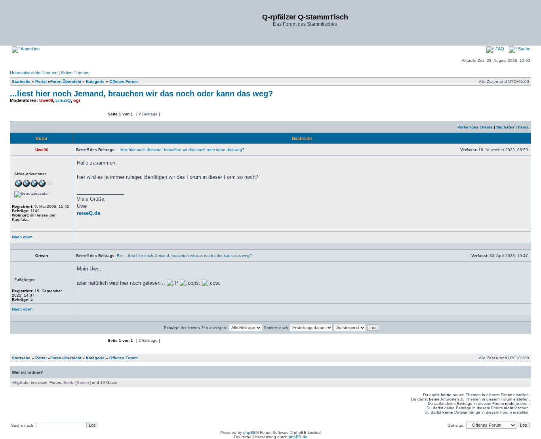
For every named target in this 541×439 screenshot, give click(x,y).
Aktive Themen (75, 72)
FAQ (499, 48)
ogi (76, 100)
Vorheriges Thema (475, 127)
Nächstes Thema (512, 127)
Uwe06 (46, 100)
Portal (41, 81)
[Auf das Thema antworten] (82, 117)
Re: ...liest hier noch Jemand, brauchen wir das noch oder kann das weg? (184, 255)
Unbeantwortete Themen (33, 72)
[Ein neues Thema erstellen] (34, 117)
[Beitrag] (457, 150)
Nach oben (22, 237)
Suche (523, 48)
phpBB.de (298, 437)
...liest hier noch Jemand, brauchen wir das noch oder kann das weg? (141, 93)
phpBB (249, 432)
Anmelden (30, 48)
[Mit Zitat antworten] (509, 239)
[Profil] (90, 239)
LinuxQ (63, 100)
